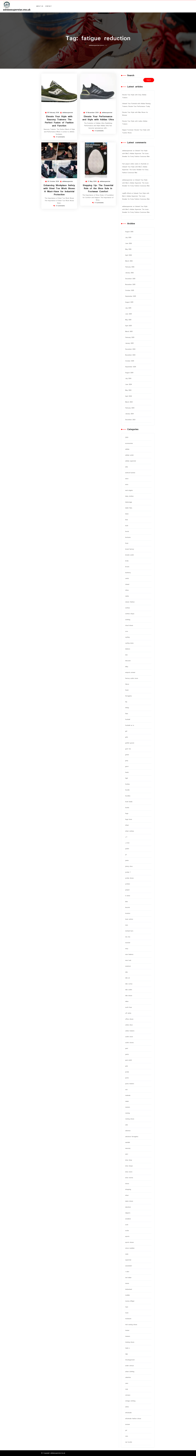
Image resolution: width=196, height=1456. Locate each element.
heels (127, 772)
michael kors (129, 931)
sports (127, 1236)
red (126, 1090)
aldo (126, 467)
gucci (127, 766)
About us (39, 6)
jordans (127, 884)
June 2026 (128, 243)
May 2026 (128, 249)
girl (126, 731)
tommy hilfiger (129, 1301)
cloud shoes (129, 625)
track (126, 1313)
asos (126, 484)
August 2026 (129, 232)
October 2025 (129, 290)
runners (127, 1107)
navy (126, 949)
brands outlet (129, 555)
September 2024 (130, 367)
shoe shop (128, 1160)
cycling (127, 637)
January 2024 (129, 414)
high (126, 778)
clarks (127, 596)
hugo (126, 813)
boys (126, 543)
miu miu (127, 937)
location (127, 913)
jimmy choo (129, 866)
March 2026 (129, 261)
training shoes (129, 1342)
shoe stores (129, 1178)
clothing (127, 620)
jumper (127, 890)
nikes (126, 1001)
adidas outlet (129, 455)
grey (126, 761)
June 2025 (128, 314)
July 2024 (128, 378)
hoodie (127, 790)
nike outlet (128, 990)
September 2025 (130, 296)
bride (127, 561)
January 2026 (129, 273)
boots (127, 531)
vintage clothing (130, 1401)
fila (126, 702)
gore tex (128, 749)
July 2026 (128, 237)
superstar (128, 1260)
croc (126, 631)
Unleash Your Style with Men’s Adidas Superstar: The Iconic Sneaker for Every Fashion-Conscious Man (136, 154)
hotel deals (128, 802)
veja (126, 1389)
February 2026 (129, 267)
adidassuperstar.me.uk (17, 10)
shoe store (128, 1172)
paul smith (128, 1060)
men (126, 925)
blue (126, 520)
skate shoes (129, 1201)
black (126, 514)
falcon (127, 684)
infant (127, 825)
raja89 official (126, 193)
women (127, 1424)
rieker (127, 1101)
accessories (129, 443)
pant (126, 1048)
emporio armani (130, 672)
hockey (127, 784)
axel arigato (129, 490)
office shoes (129, 1019)
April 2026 (128, 255)
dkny (126, 667)
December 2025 (130, 279)
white (127, 1407)
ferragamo (128, 696)
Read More (58, 91)
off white (128, 1013)
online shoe (129, 1025)
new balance (129, 954)
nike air (127, 978)
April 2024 (128, 396)
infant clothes (129, 831)
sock (126, 1225)
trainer (127, 1330)
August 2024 (129, 373)
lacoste (127, 907)
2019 (126, 437)
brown (127, 567)
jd (125, 855)
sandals (127, 1142)
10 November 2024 (92, 112)
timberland (128, 1289)
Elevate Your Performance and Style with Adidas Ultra (98, 118)
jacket (127, 849)
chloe (127, 590)
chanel (127, 584)
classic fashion (130, 602)
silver (127, 1195)
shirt (126, 1154)
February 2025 (129, 337)
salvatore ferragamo (131, 1136)
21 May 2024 (92, 181)
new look (128, 960)
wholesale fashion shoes (133, 1418)
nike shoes (128, 996)
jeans (127, 860)
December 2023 (130, 420)
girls (126, 737)
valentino (128, 1377)
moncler (127, 943)
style (126, 1254)
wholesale (128, 1413)
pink (126, 1066)
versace (127, 1395)
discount (128, 661)
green (127, 755)
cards (127, 578)
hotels (127, 808)
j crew (127, 843)
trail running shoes (131, 1324)
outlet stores (129, 1043)
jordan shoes (129, 878)
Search (130, 75)
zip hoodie (128, 1442)
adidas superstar (130, 461)
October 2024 (129, 361)
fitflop (127, 708)
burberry (128, 573)
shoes (127, 1183)
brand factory (129, 549)
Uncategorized (129, 1360)
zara (126, 1436)
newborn (128, 966)
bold (126, 526)
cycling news (129, 643)
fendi (126, 690)
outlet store (129, 1037)
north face (128, 1007)
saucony (127, 1148)
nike (126, 972)
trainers (127, 1336)
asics (126, 479)
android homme (130, 473)
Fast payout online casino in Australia (134, 164)
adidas (127, 449)
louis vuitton (129, 919)
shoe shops (129, 1166)
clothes (127, 608)
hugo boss (128, 819)
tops (126, 1307)
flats (126, 714)
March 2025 (129, 331)
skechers (128, 1207)
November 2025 (130, 284)
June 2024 (128, 384)
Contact (48, 6)
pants (127, 1054)
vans (126, 1383)
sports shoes (129, 1242)
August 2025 (129, 302)
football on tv (129, 725)
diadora (127, 649)
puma (127, 1078)
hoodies (127, 796)
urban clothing (129, 1371)
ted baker (128, 1277)
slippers (127, 1213)
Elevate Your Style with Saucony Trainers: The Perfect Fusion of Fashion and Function (59, 121)
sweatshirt (128, 1266)
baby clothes (129, 496)
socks (127, 1230)
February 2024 (129, 408)
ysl (126, 1430)
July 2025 (128, 308)
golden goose (129, 743)
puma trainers (129, 1084)
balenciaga (128, 502)
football (127, 719)
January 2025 (129, 343)
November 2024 (130, 355)
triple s (127, 1348)
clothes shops (129, 614)
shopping (128, 1189)
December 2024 (130, 349)
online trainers (129, 1031)
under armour (129, 1366)
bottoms (128, 537)
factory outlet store (131, 678)
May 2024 (128, 390)
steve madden (129, 1248)
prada (127, 1072)
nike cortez (128, 984)
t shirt (127, 1272)
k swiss (127, 896)
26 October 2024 (53, 181)
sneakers (128, 1219)
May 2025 (128, 320)
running (127, 1113)
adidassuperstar (67, 112)
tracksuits (128, 1319)
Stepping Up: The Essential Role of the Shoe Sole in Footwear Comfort (98, 188)
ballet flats (128, 508)
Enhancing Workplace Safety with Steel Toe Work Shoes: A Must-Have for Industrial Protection (59, 189)
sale (126, 1125)
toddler (127, 1295)
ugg (126, 1354)
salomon (127, 1131)
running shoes (129, 1119)
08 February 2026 (53, 112)
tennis (127, 1283)
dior (126, 655)
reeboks (127, 1095)
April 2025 (128, 326)
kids (126, 902)
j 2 (126, 837)
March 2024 (129, 402)
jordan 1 (128, 872)
